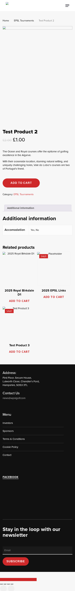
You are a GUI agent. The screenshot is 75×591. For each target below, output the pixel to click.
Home (6, 20)
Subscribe (15, 561)
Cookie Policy (10, 447)
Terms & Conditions (14, 439)
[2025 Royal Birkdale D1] (19, 268)
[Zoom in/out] (1, 584)
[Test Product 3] (19, 323)
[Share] (8, 584)
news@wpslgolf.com (14, 398)
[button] (67, 5)
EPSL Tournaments (24, 20)
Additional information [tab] (20, 208)
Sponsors (8, 431)
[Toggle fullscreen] (4, 584)
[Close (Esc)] (11, 584)
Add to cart (21, 182)
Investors (8, 423)
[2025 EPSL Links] (53, 268)
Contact (7, 455)
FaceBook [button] (10, 477)
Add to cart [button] (19, 301)
